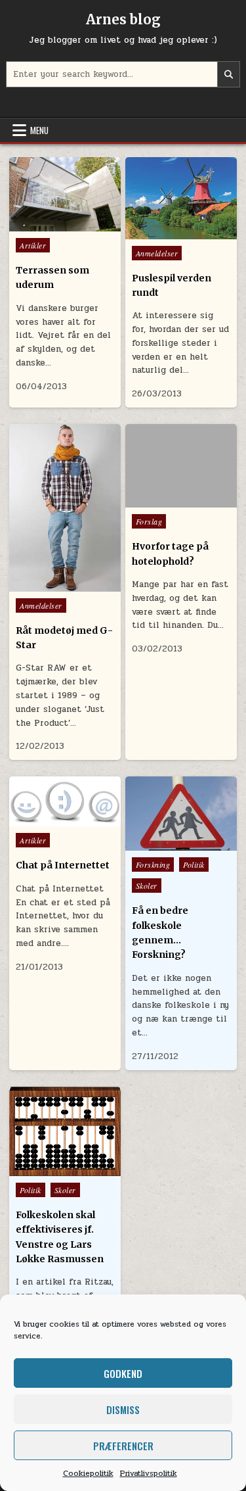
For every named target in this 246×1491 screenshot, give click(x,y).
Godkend (123, 1373)
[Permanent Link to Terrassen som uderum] (65, 194)
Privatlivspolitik (148, 1473)
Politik (194, 864)
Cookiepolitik (88, 1473)
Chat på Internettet (63, 865)
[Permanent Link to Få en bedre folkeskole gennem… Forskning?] (181, 813)
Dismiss (123, 1409)
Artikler (33, 245)
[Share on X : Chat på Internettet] (37, 812)
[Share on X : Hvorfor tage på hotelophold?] (161, 493)
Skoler (146, 885)
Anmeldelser (157, 253)
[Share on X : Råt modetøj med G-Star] (37, 576)
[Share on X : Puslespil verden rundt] (153, 224)
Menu (39, 130)
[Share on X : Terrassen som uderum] (37, 216)
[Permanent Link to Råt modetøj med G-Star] (65, 507)
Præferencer (123, 1445)
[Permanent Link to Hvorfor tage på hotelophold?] (181, 466)
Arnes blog (123, 19)
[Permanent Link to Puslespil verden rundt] (181, 198)
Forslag (149, 521)
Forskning (153, 864)
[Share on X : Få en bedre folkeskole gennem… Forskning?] (153, 835)
